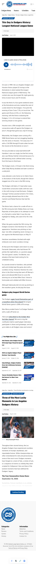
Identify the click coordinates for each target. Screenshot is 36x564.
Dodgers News (27, 342)
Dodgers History (8, 18)
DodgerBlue (6, 393)
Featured (28, 357)
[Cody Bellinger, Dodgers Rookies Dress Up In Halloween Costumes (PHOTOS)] (29, 365)
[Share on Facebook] (12, 561)
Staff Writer (5, 35)
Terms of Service (13, 548)
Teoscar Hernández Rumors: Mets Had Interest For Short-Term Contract (11, 377)
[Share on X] (16, 561)
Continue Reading (18, 492)
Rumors (27, 379)
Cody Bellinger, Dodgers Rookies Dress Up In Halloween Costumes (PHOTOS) (11, 365)
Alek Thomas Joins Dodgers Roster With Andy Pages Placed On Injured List (12, 343)
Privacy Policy (23, 548)
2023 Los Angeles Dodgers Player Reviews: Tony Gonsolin (11, 354)
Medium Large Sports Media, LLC (17, 544)
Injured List (28, 345)
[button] (3, 4)
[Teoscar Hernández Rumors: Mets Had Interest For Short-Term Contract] (29, 377)
